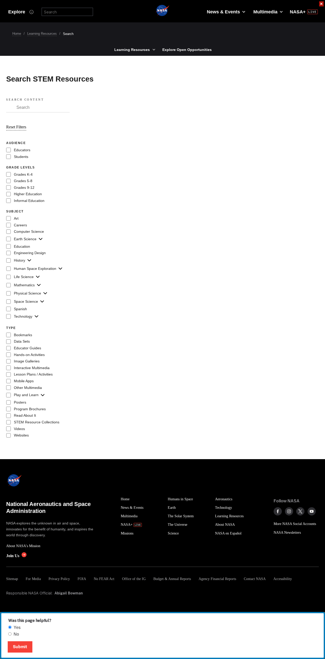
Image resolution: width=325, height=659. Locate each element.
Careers (20, 225)
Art (16, 218)
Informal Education (29, 201)
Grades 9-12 (24, 187)
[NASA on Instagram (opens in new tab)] (289, 511)
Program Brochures (30, 409)
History (19, 260)
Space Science (26, 301)
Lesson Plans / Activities (33, 374)
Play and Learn (26, 395)
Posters (20, 402)
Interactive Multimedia (32, 368)
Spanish (20, 309)
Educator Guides (27, 348)
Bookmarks (23, 335)
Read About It (25, 415)
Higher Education (28, 194)
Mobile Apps (24, 381)
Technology (23, 316)
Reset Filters (16, 127)
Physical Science (27, 293)
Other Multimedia (28, 388)
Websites (21, 435)
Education (22, 246)
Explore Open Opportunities (187, 50)
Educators (22, 150)
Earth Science (25, 239)
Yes (17, 627)
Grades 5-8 (23, 181)
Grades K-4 (23, 174)
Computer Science (29, 231)
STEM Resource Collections (36, 422)
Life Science (24, 277)
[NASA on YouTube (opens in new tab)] (312, 511)
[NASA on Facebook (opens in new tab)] (278, 511)
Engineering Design (30, 253)
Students (21, 157)
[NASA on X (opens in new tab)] (300, 511)
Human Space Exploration (35, 268)
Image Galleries (27, 361)
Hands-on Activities (29, 355)
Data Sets (22, 341)
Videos (19, 429)
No (16, 634)
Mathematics (24, 285)
